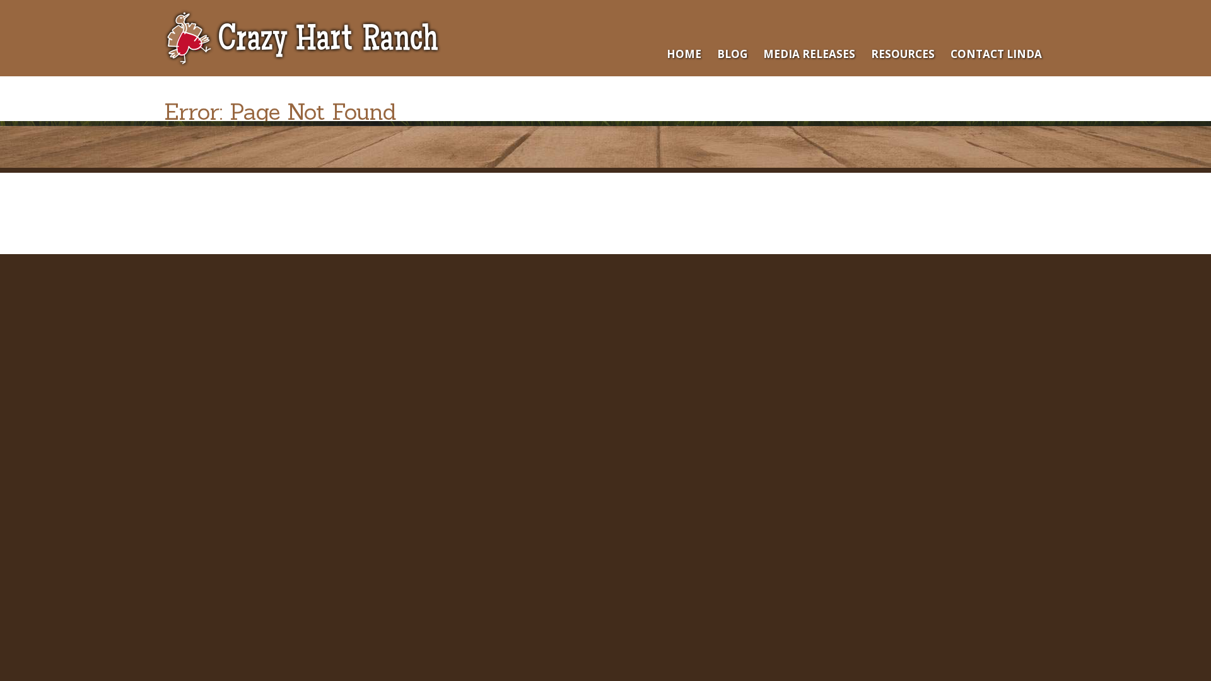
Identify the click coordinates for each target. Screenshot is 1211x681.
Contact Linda (996, 54)
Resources (903, 54)
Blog (732, 54)
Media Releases (809, 54)
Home (684, 54)
